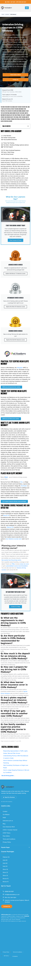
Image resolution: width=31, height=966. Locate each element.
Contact (5, 811)
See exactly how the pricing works (11, 560)
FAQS (4, 817)
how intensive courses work (14, 539)
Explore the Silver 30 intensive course (15, 306)
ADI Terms (6, 955)
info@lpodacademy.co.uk (12, 894)
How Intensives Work (9, 827)
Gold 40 (5, 863)
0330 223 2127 (9, 891)
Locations (7, 14)
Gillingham (20, 367)
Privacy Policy (7, 842)
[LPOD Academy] (6, 7)
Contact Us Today (15, 606)
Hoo (21, 482)
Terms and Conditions (9, 839)
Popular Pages (5, 847)
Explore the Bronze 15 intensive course (15, 273)
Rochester (24, 486)
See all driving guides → (8, 775)
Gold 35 (5, 866)
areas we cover (24, 564)
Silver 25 (5, 872)
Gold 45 (5, 860)
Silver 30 (5, 869)
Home (3, 14)
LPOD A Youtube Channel (10, 830)
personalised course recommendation (17, 566)
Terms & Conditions (17, 952)
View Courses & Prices (15, 240)
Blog (4, 823)
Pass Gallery (6, 836)
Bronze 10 (6, 515)
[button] (28, 126)
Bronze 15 (5, 878)
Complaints (15, 956)
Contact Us (6, 906)
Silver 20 (5, 875)
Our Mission (6, 814)
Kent (6, 477)
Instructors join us (8, 820)
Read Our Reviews (10, 797)
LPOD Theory (6, 833)
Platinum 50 (10, 527)
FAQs (13, 564)
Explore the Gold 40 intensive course (15, 340)
